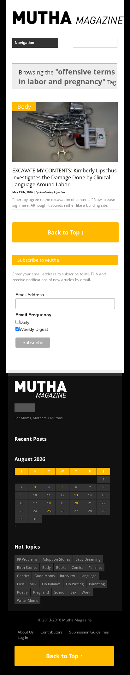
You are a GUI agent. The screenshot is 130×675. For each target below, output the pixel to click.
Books (61, 567)
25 (49, 511)
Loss (20, 584)
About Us (26, 632)
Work (86, 592)
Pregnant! (41, 592)
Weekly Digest (34, 329)
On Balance (51, 584)
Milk (33, 584)
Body (24, 106)
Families (95, 567)
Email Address (29, 294)
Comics (77, 567)
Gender (23, 575)
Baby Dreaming (87, 559)
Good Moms (44, 575)
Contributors (51, 632)
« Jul (18, 526)
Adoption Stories (56, 559)
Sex (73, 592)
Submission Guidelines (89, 632)
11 (49, 495)
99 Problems (27, 559)
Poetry (22, 592)
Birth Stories (27, 567)
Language (88, 575)
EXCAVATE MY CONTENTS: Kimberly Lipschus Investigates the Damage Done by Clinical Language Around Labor (64, 177)
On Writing (75, 584)
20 (76, 503)
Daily (24, 322)
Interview (67, 575)
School (59, 592)
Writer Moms (27, 600)
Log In (23, 637)
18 (49, 503)
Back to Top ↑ (65, 232)
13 (76, 495)
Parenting (97, 584)
